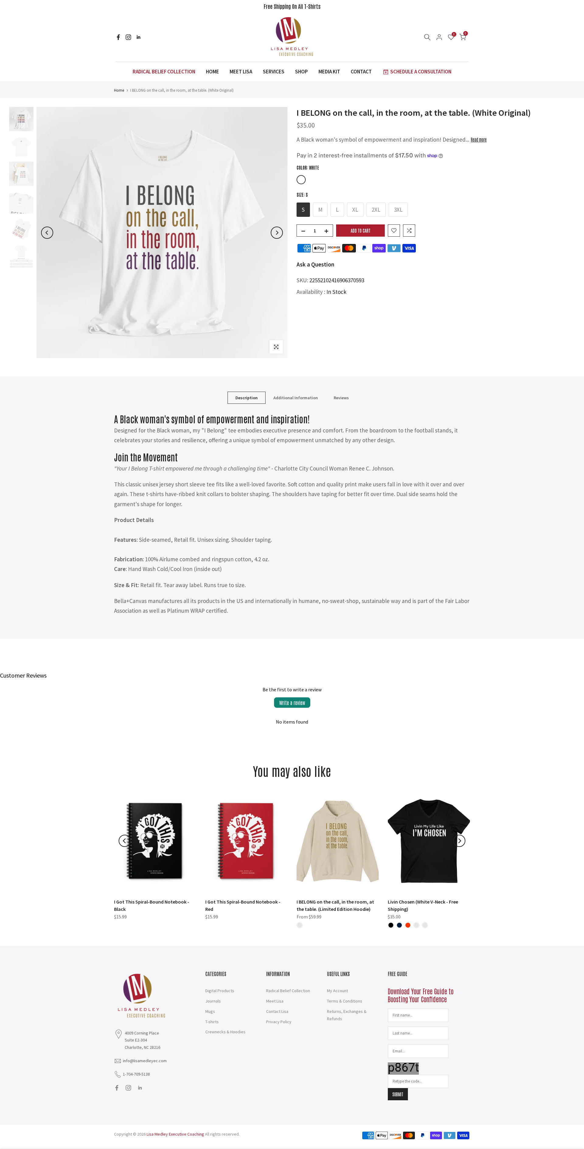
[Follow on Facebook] (118, 37)
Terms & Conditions (344, 1001)
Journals (213, 1001)
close (121, 6)
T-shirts (212, 1021)
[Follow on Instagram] (128, 37)
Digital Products (219, 990)
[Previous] (47, 233)
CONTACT (361, 71)
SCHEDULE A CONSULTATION (420, 71)
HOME (212, 71)
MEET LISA (241, 71)
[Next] (277, 233)
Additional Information (295, 397)
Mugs (210, 1011)
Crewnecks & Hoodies (225, 1031)
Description (246, 397)
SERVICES (273, 71)
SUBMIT (397, 1094)
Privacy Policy (278, 1021)
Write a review (292, 703)
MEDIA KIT (329, 71)
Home (119, 90)
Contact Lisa (277, 1011)
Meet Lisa (274, 1001)
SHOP (301, 71)
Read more (479, 139)
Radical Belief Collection (288, 990)
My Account (337, 990)
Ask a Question (315, 264)
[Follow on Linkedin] (138, 37)
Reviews (341, 397)
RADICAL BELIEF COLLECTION (164, 71)
